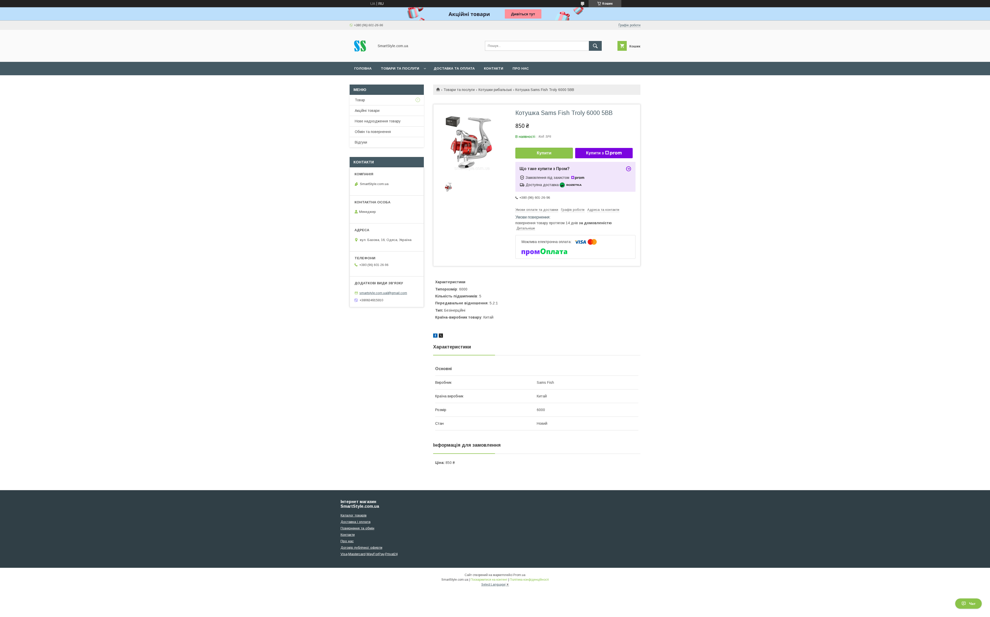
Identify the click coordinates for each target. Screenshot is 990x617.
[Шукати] (595, 46)
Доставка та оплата (454, 68)
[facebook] (435, 336)
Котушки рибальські (495, 90)
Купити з (595, 153)
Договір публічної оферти (361, 547)
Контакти (493, 68)
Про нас (521, 68)
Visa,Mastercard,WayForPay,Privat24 (369, 554)
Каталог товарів (354, 515)
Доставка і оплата (355, 522)
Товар (360, 100)
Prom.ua (519, 575)
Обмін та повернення (373, 132)
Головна (363, 68)
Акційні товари (367, 111)
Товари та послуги (400, 68)
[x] (441, 336)
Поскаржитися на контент (489, 579)
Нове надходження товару (378, 121)
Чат (972, 604)
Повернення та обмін (357, 528)
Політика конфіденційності (529, 579)
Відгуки (361, 142)
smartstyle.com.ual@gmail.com (383, 293)
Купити (544, 153)
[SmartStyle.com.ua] (361, 55)
